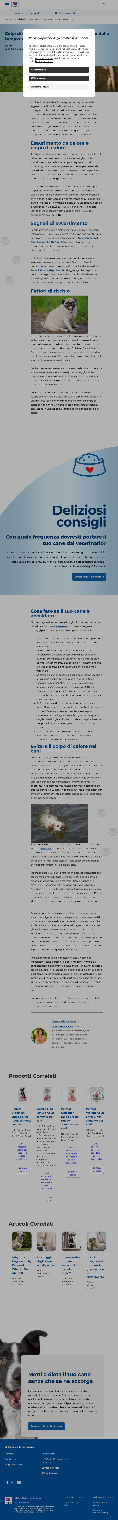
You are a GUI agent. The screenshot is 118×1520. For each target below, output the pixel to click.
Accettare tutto (38, 70)
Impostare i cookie (40, 87)
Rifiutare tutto (38, 78)
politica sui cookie (44, 61)
